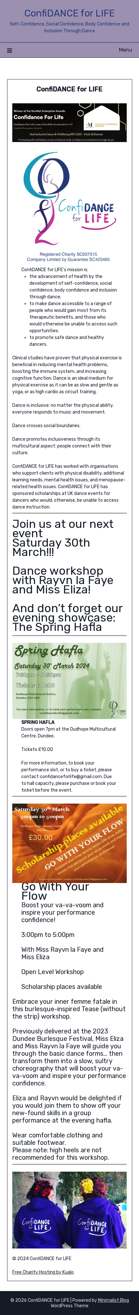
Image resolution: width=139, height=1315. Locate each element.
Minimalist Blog (113, 1300)
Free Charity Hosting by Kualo (43, 1272)
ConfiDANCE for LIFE (69, 13)
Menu (125, 50)
